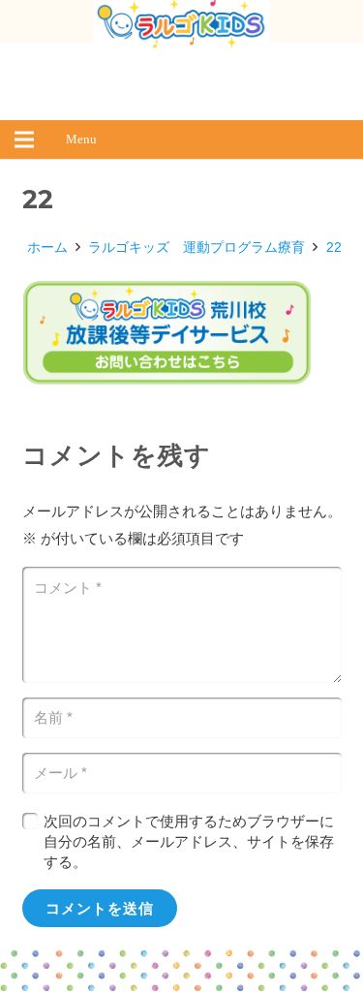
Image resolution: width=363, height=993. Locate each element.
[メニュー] (24, 139)
